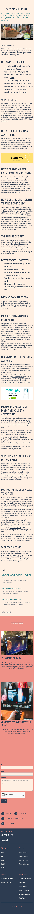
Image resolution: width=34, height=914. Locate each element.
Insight (3, 864)
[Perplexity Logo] (12, 835)
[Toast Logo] (13, 840)
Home (2, 852)
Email (2, 771)
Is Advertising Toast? (6, 883)
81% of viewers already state (16, 242)
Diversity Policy (23, 886)
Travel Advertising (24, 860)
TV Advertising (23, 852)
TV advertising (10, 111)
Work (2, 860)
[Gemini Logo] (9, 835)
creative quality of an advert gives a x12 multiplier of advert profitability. (15, 464)
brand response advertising (19, 104)
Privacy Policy (22, 883)
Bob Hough (8, 612)
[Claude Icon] (2, 835)
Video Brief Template (24, 894)
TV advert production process (12, 303)
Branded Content (23, 856)
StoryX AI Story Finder (7, 879)
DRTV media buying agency (15, 337)
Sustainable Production (25, 879)
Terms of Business (24, 890)
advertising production (18, 377)
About (2, 856)
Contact (3, 868)
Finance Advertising (24, 864)
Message (3, 777)
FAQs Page (22, 898)
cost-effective (22, 328)
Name (3, 765)
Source (18, 69)
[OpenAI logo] (5, 835)
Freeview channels (6, 346)
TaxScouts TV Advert (15, 528)
